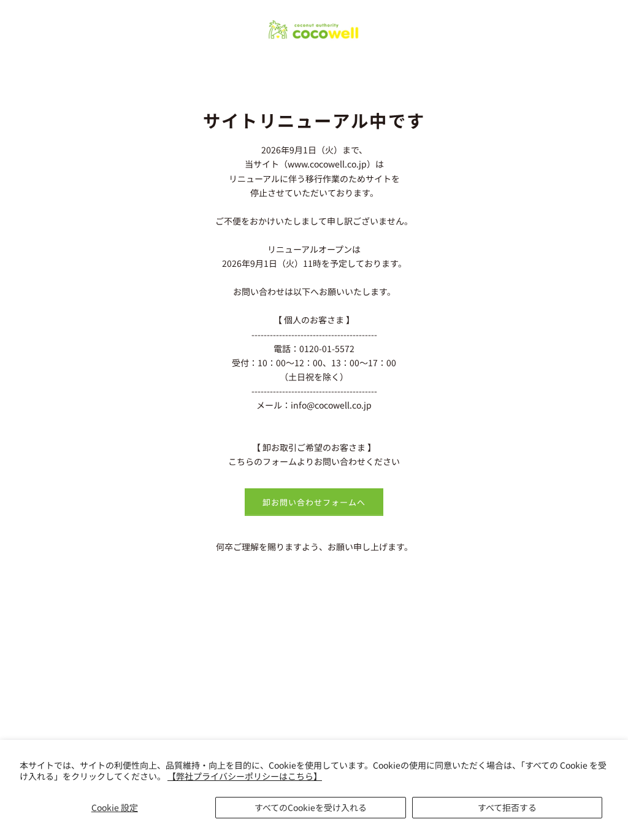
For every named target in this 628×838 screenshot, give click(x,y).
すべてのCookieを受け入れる (311, 807)
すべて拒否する (507, 807)
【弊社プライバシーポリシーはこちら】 (244, 776)
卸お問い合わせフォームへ (314, 502)
